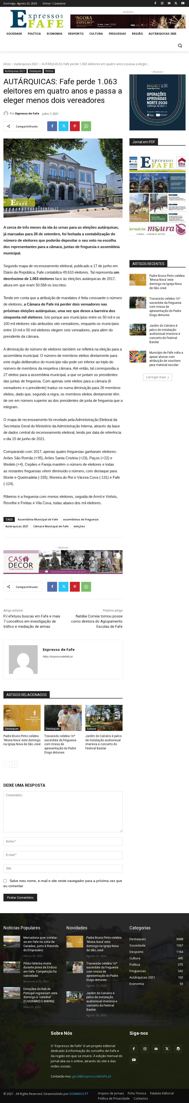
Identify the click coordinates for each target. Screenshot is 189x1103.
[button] (180, 45)
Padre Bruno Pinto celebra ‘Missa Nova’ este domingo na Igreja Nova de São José (22, 740)
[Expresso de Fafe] (6, 113)
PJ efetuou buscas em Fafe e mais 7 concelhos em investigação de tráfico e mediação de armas (31, 621)
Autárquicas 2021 (26, 64)
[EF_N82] (157, 196)
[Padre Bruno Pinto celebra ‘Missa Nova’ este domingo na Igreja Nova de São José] (22, 718)
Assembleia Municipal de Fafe (38, 519)
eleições (79, 526)
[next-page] (14, 764)
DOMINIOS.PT (78, 1094)
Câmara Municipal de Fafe (51, 526)
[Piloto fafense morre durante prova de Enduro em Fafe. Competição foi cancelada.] (11, 967)
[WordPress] (178, 1049)
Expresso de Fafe (27, 113)
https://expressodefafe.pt (58, 656)
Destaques (35, 71)
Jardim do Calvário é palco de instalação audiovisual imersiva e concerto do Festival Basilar (164, 334)
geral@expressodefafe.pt (91, 1076)
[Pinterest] (75, 126)
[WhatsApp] (86, 126)
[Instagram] (162, 3)
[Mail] (169, 3)
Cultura (91, 728)
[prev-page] (6, 764)
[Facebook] (155, 3)
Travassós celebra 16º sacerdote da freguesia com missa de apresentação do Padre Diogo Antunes (60, 744)
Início (7, 64)
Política (49, 71)
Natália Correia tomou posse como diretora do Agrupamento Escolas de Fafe (97, 621)
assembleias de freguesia (80, 519)
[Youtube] (183, 3)
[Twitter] (176, 3)
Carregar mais (156, 377)
